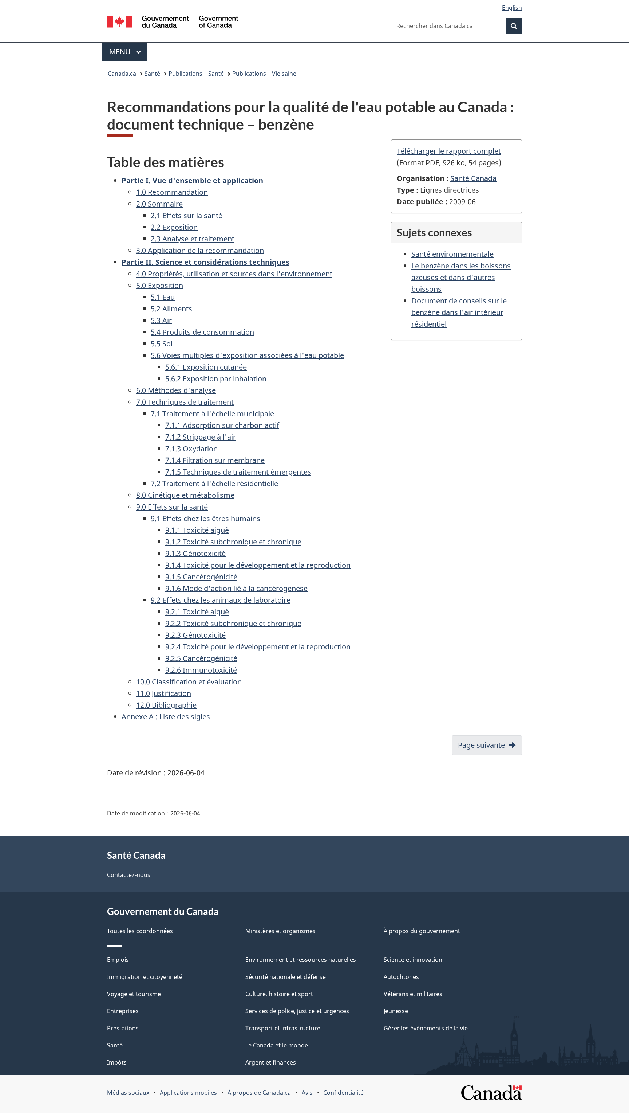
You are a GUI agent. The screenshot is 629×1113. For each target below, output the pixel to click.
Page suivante (481, 745)
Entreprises (123, 1011)
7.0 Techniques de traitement (185, 402)
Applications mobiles (188, 1093)
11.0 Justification (163, 693)
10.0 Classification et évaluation (189, 682)
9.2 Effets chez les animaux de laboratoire (220, 600)
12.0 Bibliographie (166, 705)
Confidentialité (343, 1093)
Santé (152, 74)
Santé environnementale (452, 254)
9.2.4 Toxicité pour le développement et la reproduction (258, 647)
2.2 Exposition (174, 227)
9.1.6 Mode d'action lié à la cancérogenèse (236, 588)
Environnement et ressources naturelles (300, 960)
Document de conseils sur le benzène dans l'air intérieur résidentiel (459, 312)
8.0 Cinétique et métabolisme (185, 495)
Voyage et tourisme (134, 994)
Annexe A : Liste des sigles (166, 716)
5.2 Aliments (171, 309)
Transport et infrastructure (282, 1028)
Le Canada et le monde (276, 1045)
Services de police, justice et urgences (297, 1011)
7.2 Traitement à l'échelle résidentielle (214, 483)
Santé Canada (473, 178)
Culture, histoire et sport (279, 994)
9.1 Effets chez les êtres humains (205, 518)
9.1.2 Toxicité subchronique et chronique (233, 542)
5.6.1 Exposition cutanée (206, 367)
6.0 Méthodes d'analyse (176, 390)
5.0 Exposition (159, 285)
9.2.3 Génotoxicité (195, 635)
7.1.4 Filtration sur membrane (215, 460)
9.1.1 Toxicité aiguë (197, 530)
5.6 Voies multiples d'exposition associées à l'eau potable (247, 355)
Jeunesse (396, 1011)
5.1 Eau (163, 297)
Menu (128, 51)
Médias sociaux (128, 1093)
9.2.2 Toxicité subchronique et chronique (233, 623)
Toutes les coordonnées (140, 931)
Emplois (118, 960)
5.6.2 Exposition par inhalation (215, 379)
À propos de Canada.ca (259, 1093)
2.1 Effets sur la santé (186, 215)
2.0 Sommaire (159, 204)
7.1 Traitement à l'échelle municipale (212, 413)
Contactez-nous (128, 875)
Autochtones (401, 977)
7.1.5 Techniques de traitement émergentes (238, 472)
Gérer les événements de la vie (426, 1028)
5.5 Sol (162, 344)
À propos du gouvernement (422, 931)
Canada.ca (122, 74)
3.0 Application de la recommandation (200, 250)
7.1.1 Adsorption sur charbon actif (222, 425)
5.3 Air (161, 320)
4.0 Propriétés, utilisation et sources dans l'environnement (234, 274)
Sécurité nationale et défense (285, 977)
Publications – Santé (196, 74)
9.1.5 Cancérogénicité (201, 577)
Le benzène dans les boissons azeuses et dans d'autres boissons (461, 277)
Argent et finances (270, 1062)
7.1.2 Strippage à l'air (200, 437)
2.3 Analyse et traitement (192, 239)
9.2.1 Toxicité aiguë (197, 612)
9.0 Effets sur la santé (172, 507)
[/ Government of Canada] (172, 23)
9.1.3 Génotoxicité (195, 553)
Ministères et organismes (280, 931)
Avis (307, 1093)
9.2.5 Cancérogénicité (201, 658)
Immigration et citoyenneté (144, 977)
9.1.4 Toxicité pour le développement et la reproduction (258, 565)
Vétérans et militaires (413, 994)
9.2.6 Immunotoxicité (201, 670)
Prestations (123, 1028)
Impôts (117, 1062)
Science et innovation (413, 960)
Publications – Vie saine (264, 74)
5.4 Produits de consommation (202, 332)
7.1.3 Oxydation (191, 448)
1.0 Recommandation (172, 192)
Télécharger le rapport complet (449, 151)
